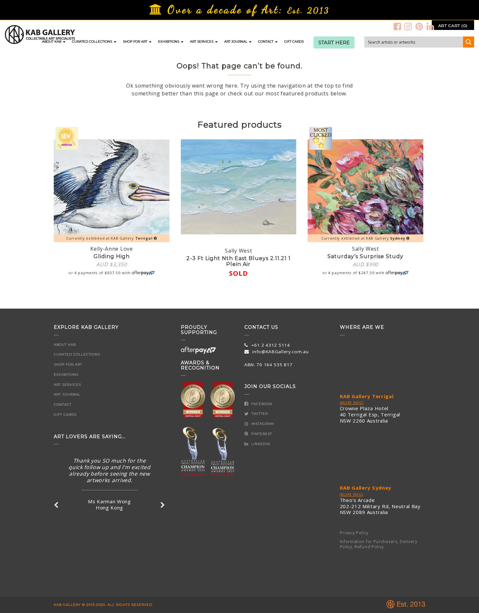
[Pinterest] (419, 26)
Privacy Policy (354, 533)
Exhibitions (169, 41)
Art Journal (236, 41)
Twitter (259, 413)
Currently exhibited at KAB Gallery (109, 238)
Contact (266, 41)
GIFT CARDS (294, 41)
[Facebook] (397, 26)
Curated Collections (92, 41)
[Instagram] (408, 26)
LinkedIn (260, 444)
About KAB (52, 41)
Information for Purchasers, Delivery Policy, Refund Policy (378, 544)
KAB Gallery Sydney (366, 487)
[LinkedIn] (430, 26)
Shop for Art (135, 41)
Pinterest (261, 434)
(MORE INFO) (352, 402)
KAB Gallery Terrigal (367, 396)
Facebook (261, 404)
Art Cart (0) (453, 25)
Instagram (262, 424)
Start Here (334, 43)
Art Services (202, 41)
